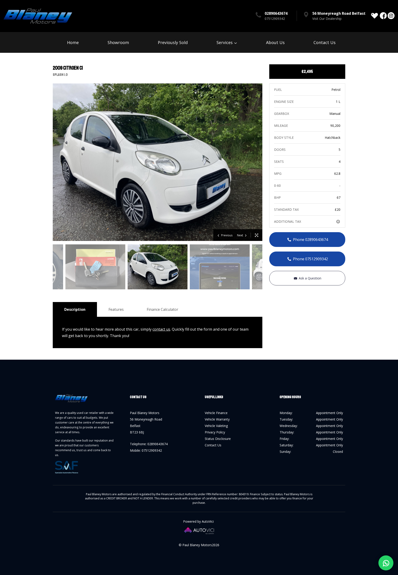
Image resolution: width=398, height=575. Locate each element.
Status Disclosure (218, 438)
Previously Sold (173, 42)
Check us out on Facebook (383, 15)
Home (73, 42)
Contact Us (324, 42)
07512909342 (275, 18)
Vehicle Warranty (217, 419)
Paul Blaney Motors (37, 16)
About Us (275, 42)
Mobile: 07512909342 (146, 450)
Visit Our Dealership (327, 18)
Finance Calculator (162, 309)
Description (74, 309)
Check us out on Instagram (391, 15)
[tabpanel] (157, 266)
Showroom (118, 42)
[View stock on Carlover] (374, 15)
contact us (161, 329)
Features (116, 309)
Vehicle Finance (216, 413)
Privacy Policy (215, 432)
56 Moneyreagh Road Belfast (339, 13)
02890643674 (276, 13)
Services (225, 42)
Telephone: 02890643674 (149, 444)
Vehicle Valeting (216, 426)
